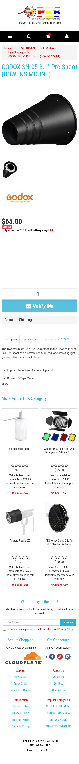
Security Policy (20, 726)
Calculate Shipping (18, 320)
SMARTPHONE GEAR (58, 726)
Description (11, 339)
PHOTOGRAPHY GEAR (58, 713)
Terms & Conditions (43, 629)
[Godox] (20, 198)
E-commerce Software (36, 750)
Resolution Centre (20, 690)
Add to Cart (21, 493)
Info (52, 230)
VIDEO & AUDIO (58, 720)
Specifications (30, 339)
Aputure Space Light (19, 448)
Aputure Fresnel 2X (20, 540)
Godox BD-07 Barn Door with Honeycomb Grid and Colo (59, 450)
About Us (58, 676)
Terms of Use (20, 706)
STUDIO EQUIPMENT (58, 706)
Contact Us (58, 690)
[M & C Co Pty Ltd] (39, 15)
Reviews (49, 339)
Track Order (20, 683)
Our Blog (58, 683)
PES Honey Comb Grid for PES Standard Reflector (59, 542)
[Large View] (10, 169)
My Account (21, 676)
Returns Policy (20, 720)
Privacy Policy (65, 629)
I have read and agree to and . (40, 629)
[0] (48, 37)
